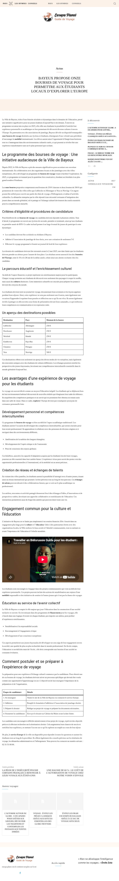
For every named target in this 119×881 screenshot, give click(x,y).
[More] (78, 755)
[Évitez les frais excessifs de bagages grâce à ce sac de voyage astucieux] (70, 801)
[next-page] (94, 166)
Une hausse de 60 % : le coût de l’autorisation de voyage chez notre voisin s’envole (64, 773)
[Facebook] (20, 873)
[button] (114, 3)
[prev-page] (89, 166)
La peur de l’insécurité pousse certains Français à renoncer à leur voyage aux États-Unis (21, 773)
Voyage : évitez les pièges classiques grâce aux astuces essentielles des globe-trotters (43, 818)
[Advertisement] (59, 50)
